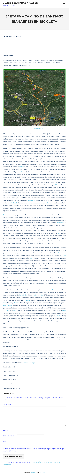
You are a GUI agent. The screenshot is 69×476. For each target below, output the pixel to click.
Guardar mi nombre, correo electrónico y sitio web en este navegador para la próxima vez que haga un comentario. (33, 450)
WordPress (33, 472)
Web (4, 441)
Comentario (7, 404)
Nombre (6, 430)
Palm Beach (42, 472)
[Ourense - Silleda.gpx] (34, 97)
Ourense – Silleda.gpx (29, 363)
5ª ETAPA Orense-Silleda (34, 129)
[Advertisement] (34, 48)
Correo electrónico (9, 436)
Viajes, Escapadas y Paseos (20, 3)
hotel (41, 134)
